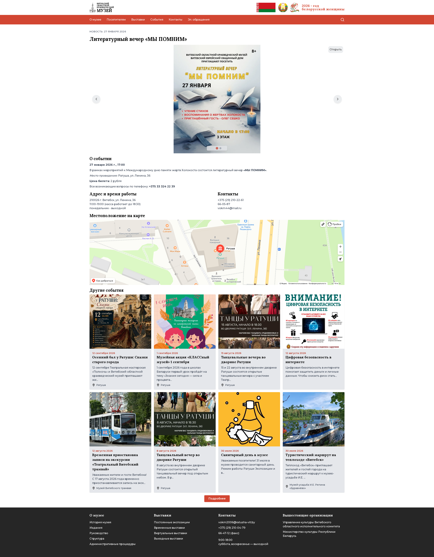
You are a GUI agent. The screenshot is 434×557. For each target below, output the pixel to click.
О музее (95, 19)
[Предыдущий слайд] (96, 99)
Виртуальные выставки (170, 533)
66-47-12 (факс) (228, 533)
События (156, 19)
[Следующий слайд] (338, 99)
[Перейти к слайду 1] (217, 148)
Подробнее (217, 498)
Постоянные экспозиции (172, 522)
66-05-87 (224, 204)
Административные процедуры (113, 544)
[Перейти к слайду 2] (220, 148)
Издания (96, 527)
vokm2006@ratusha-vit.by (236, 522)
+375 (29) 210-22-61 (231, 200)
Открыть (336, 49)
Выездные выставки (168, 538)
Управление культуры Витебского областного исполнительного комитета (311, 524)
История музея (100, 522)
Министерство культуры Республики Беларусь (309, 533)
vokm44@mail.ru (229, 208)
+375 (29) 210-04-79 (231, 527)
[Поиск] (342, 19)
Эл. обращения (199, 19)
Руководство (99, 533)
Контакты (175, 19)
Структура (97, 538)
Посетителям (116, 19)
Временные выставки (169, 527)
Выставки (138, 19)
